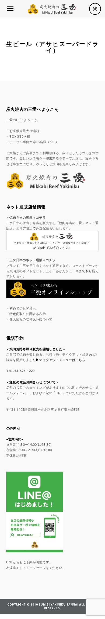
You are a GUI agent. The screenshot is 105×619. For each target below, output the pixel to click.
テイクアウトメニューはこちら (62, 360)
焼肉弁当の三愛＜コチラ (27, 217)
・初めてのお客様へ (21, 308)
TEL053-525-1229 (20, 371)
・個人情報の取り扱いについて (29, 319)
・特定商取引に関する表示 (26, 314)
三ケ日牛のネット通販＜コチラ (32, 260)
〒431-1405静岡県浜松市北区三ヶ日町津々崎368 (43, 409)
